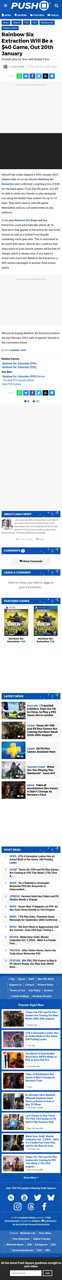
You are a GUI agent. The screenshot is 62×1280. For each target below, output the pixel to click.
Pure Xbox (45, 1233)
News (6, 22)
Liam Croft (18, 66)
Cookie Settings (20, 996)
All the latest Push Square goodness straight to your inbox (31, 1264)
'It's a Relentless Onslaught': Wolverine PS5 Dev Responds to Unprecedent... (30, 886)
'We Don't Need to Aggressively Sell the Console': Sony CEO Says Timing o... (34, 928)
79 (22, 796)
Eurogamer (41, 1244)
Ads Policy (35, 990)
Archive (48, 990)
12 (22, 716)
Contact (29, 984)
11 (38, 401)
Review (23, 376)
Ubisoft (16, 22)
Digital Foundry (41, 1238)
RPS (47, 1250)
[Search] (56, 5)
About (21, 979)
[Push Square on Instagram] (18, 1207)
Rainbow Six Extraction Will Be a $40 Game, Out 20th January (27, 44)
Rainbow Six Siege (25, 220)
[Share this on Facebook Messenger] (52, 76)
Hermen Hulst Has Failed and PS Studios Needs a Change (34, 898)
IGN (29, 1244)
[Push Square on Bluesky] (51, 1198)
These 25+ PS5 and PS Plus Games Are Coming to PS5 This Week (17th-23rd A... (34, 873)
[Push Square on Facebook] (44, 1207)
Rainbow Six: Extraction (16, 640)
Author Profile (25, 539)
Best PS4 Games (11, 384)
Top (12, 979)
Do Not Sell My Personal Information (31, 1224)
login (47, 582)
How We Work (46, 979)
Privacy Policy (45, 984)
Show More (30, 1177)
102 (21, 776)
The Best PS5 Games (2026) (18, 380)
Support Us (15, 984)
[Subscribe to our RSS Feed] (11, 1198)
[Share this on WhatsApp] (19, 76)
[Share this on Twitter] (39, 76)
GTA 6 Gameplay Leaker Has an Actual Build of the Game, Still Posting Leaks (32, 859)
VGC (53, 1244)
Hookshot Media (27, 1217)
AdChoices (50, 1221)
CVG (39, 1250)
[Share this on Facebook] (32, 76)
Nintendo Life (28, 1233)
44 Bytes (35, 1221)
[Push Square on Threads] (31, 1207)
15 (22, 736)
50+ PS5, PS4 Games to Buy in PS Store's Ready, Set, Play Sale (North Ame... (33, 963)
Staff (31, 979)
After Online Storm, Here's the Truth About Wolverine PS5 (33, 952)
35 (22, 756)
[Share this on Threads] (45, 76)
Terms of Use (17, 990)
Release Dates (10, 28)
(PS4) (19, 363)
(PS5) (19, 367)
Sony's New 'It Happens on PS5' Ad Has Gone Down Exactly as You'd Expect (34, 908)
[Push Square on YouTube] (24, 1198)
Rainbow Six (47, 22)
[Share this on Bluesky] (26, 76)
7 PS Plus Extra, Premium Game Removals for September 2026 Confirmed (33, 918)
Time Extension (21, 1238)
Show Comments (32, 561)
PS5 (26, 22)
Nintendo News (15, 1244)
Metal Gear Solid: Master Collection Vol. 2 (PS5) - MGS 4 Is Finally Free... (33, 940)
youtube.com (17, 350)
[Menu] (5, 5)
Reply (41, 539)
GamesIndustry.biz (23, 1250)
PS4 (35, 22)
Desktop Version (42, 996)
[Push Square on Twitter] (38, 1198)
